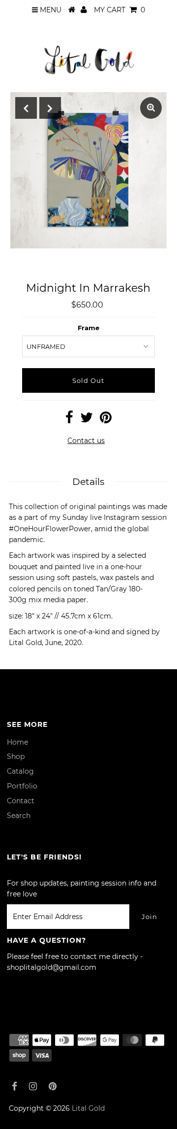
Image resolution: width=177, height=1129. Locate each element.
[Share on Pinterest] (106, 419)
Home (17, 742)
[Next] (50, 108)
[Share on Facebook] (69, 419)
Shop (16, 756)
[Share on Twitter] (86, 419)
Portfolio (22, 786)
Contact (20, 800)
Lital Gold (88, 1108)
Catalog (20, 771)
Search (18, 815)
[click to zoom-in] (151, 108)
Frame (88, 328)
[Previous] (26, 108)
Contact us (86, 440)
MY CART (119, 9)
